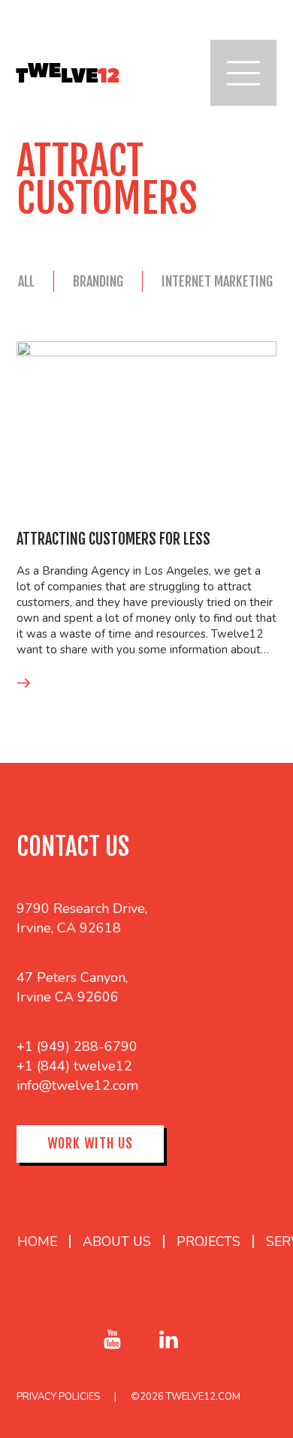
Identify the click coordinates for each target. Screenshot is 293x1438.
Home (37, 1241)
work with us (90, 1143)
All (26, 281)
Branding (98, 281)
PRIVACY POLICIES (58, 1396)
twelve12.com (203, 1396)
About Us (117, 1241)
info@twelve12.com (77, 1085)
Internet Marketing (217, 281)
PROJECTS (208, 1241)
